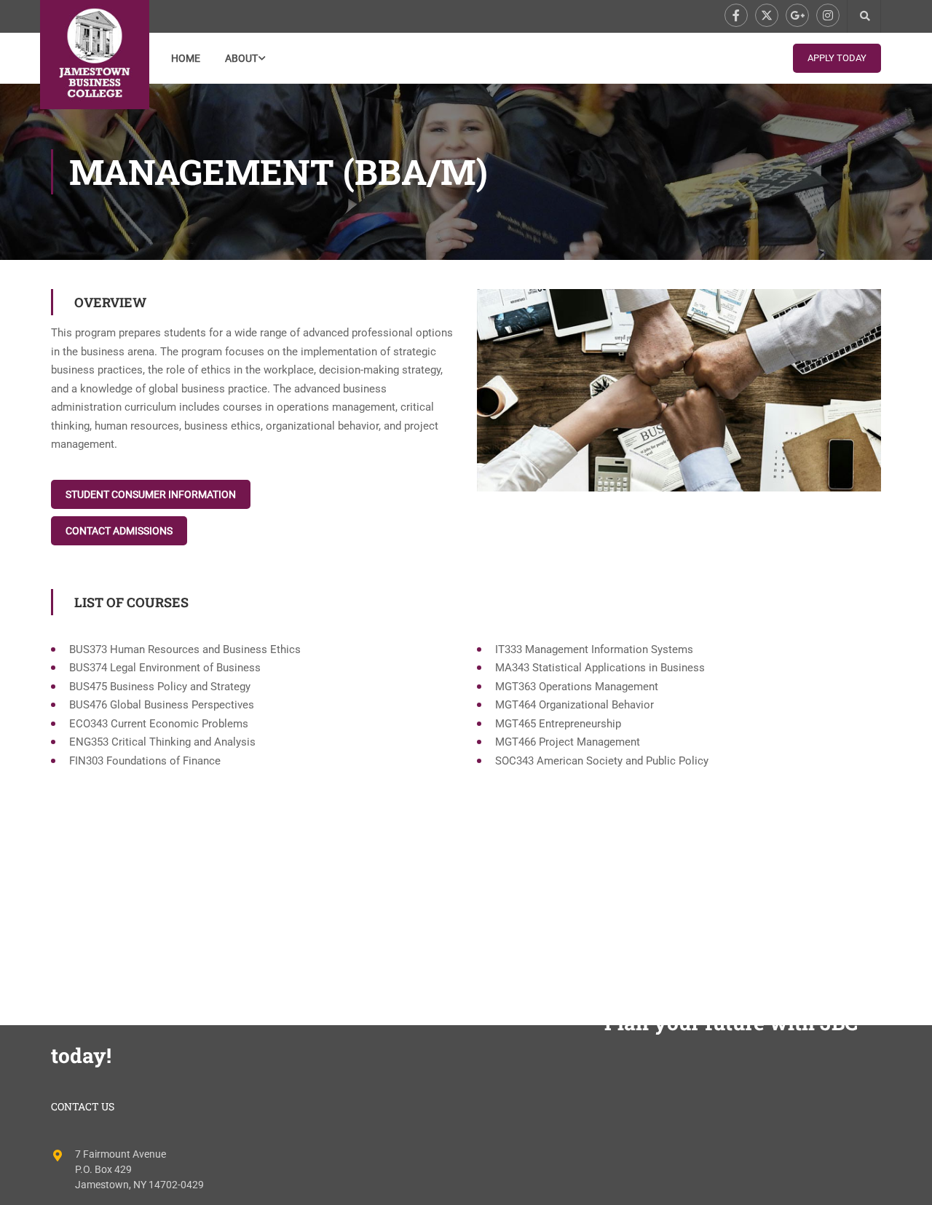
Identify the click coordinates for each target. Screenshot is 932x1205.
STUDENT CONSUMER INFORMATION (151, 494)
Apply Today (836, 57)
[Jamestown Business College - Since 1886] (94, 54)
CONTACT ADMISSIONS (119, 531)
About (241, 58)
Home (185, 58)
